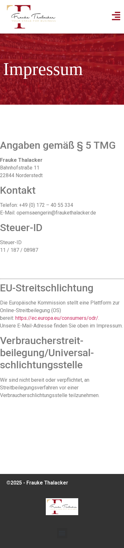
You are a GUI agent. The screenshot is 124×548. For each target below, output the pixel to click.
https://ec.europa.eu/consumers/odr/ (56, 318)
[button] (62, 533)
